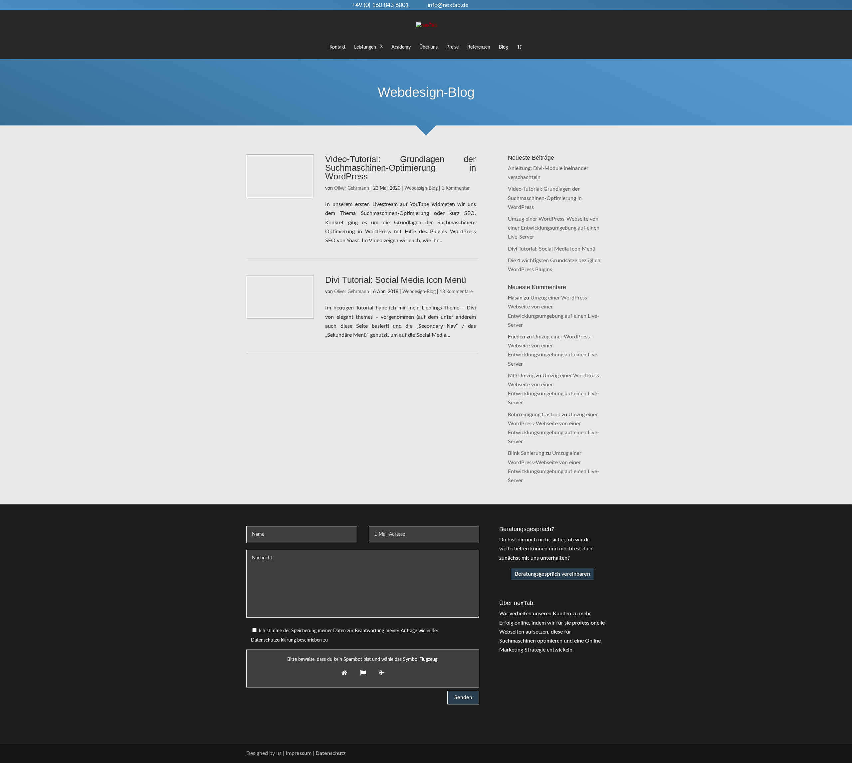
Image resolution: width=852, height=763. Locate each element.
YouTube (482, 5)
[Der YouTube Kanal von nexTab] (559, 753)
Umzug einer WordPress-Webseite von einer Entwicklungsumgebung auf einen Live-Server (553, 228)
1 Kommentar (456, 188)
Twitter (504, 5)
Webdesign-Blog (426, 92)
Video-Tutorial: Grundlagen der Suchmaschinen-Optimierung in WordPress (400, 167)
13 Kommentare (456, 291)
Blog (503, 47)
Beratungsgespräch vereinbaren (552, 574)
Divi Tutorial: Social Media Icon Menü (395, 280)
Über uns (428, 47)
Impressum (299, 753)
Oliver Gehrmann (351, 188)
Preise (452, 47)
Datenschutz (330, 753)
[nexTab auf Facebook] (574, 753)
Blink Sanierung (526, 453)
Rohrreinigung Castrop (534, 414)
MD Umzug (521, 375)
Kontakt (337, 47)
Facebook (493, 5)
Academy (401, 47)
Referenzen (478, 47)
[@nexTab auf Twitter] (588, 753)
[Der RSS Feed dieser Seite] (602, 753)
